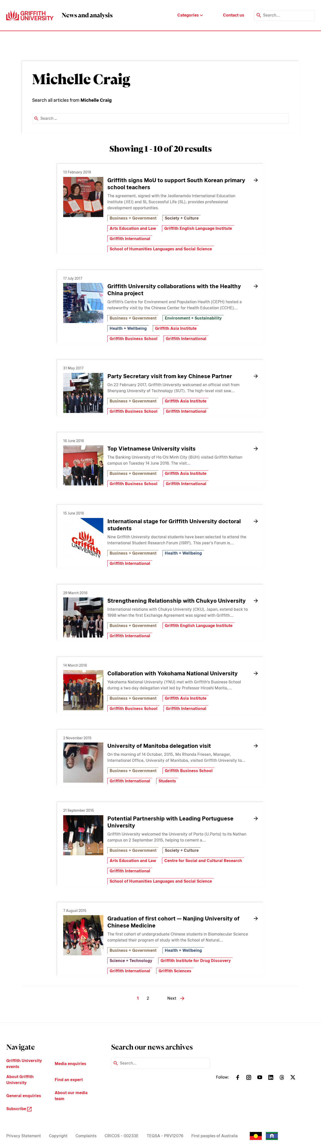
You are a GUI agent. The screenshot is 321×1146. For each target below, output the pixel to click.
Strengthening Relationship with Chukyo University (176, 600)
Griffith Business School (133, 338)
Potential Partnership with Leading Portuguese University (170, 822)
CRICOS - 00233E (122, 1135)
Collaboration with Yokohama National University (172, 673)
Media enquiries (70, 1063)
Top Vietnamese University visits (151, 448)
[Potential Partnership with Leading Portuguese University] (83, 835)
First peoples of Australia (214, 1135)
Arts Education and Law (133, 228)
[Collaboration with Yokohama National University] (83, 690)
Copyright (58, 1135)
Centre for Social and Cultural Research (203, 860)
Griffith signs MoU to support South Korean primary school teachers (176, 183)
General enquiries (23, 1095)
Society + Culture (182, 218)
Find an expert (69, 1079)
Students (167, 781)
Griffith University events (24, 1063)
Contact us (233, 15)
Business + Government (133, 218)
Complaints (86, 1135)
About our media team (71, 1095)
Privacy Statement (23, 1135)
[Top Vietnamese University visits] (83, 465)
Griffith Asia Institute (176, 328)
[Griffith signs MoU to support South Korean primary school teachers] (83, 197)
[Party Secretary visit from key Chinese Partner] (83, 393)
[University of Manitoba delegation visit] (83, 763)
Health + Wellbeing (128, 328)
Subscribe (16, 1108)
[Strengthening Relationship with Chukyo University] (83, 617)
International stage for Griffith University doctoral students (174, 525)
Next (171, 998)
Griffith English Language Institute (198, 228)
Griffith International (130, 238)
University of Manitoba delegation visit (159, 746)
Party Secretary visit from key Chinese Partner (169, 376)
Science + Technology (131, 960)
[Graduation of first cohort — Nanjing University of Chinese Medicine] (83, 935)
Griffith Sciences (174, 971)
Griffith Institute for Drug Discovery (195, 960)
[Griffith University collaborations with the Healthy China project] (83, 303)
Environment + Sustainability (193, 318)
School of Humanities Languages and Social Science (161, 249)
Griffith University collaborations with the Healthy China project (174, 289)
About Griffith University (20, 1079)
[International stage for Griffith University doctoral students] (83, 538)
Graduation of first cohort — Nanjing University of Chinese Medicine (173, 922)
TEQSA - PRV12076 (165, 1135)
